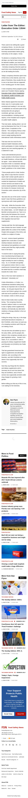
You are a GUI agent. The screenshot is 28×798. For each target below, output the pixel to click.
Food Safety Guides (17, 754)
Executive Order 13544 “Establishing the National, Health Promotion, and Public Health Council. (13, 95)
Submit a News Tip (18, 774)
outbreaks (21, 757)
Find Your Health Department (9, 768)
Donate (13, 788)
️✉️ (4, 738)
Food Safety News (15, 796)
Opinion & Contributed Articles (10, 757)
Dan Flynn (6, 31)
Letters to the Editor (7, 774)
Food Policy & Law (7, 474)
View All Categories (11, 759)
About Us (4, 785)
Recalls (3, 759)
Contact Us (10, 785)
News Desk (6, 485)
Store (9, 788)
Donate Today (8, 714)
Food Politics (6, 22)
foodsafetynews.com (7, 730)
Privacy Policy (17, 785)
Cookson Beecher (8, 569)
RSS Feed (4, 777)
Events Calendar (19, 771)
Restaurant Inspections (8, 771)
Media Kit (4, 788)
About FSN (20, 714)
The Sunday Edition (7, 597)
